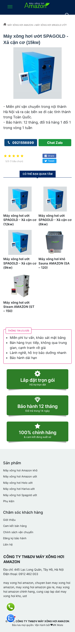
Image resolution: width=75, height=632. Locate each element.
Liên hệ (8, 544)
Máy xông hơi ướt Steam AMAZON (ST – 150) (18, 307)
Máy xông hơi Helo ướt (18, 482)
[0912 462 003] (10, 606)
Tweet (51, 160)
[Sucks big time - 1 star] (5, 156)
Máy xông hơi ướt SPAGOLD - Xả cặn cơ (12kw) (19, 220)
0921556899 (22, 143)
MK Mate (57, 625)
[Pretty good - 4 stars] (18, 156)
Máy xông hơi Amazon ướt (20, 476)
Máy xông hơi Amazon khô (20, 470)
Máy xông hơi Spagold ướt (20, 495)
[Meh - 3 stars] (14, 156)
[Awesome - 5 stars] (22, 156)
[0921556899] (10, 618)
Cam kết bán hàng (15, 526)
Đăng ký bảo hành (14, 538)
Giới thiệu (9, 519)
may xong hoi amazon (18, 582)
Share (51, 155)
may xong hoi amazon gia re (35, 587)
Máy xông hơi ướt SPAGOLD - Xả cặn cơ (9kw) (19, 263)
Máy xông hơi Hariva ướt (19, 488)
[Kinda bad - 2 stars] (10, 156)
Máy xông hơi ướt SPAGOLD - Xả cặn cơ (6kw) (55, 220)
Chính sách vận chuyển (18, 532)
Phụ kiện (8, 501)
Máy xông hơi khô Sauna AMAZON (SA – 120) (54, 263)
